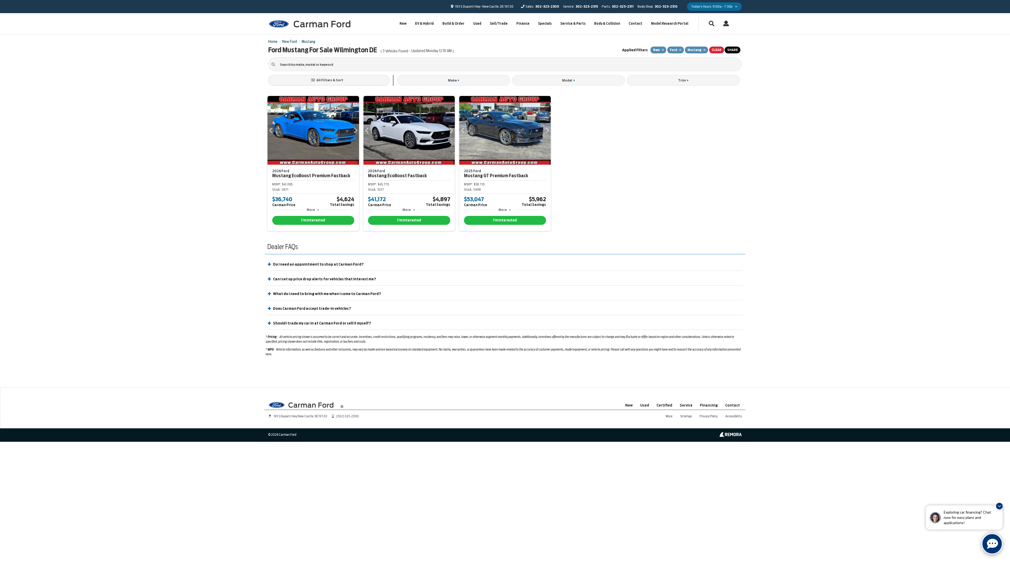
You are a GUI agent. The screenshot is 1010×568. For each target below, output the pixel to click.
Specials (545, 24)
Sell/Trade (499, 24)
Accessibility (733, 416)
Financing (709, 405)
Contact (635, 24)
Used (477, 24)
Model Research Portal (669, 24)
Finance (522, 24)
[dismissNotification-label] (999, 506)
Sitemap (686, 416)
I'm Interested (313, 220)
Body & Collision (607, 24)
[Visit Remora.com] (730, 435)
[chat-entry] (992, 543)
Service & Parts (572, 24)
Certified (664, 405)
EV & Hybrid (424, 24)
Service (686, 405)
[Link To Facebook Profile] (342, 404)
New (403, 24)
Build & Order (453, 24)
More (311, 210)
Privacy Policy (709, 416)
